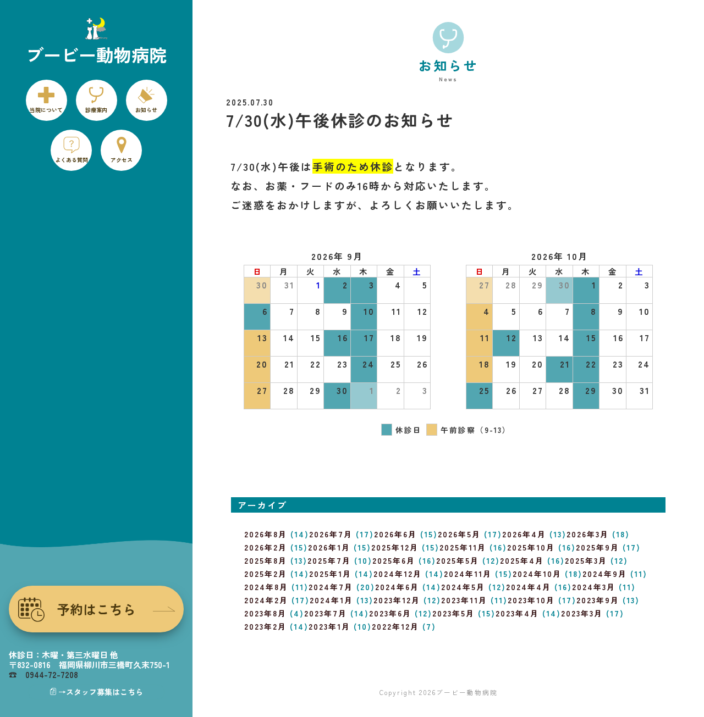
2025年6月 (393, 560)
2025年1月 (330, 573)
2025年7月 (329, 560)
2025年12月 (395, 547)
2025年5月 (457, 560)
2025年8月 (265, 560)
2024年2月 (266, 599)
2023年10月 (531, 599)
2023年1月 (329, 626)
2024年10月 (537, 573)
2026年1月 (329, 547)
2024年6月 (397, 586)
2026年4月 (524, 534)
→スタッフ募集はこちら (100, 691)
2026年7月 (331, 534)
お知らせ (146, 109)
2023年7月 (325, 613)
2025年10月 (531, 547)
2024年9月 (604, 573)
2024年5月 (463, 586)
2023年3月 (582, 613)
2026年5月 (459, 534)
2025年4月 (522, 560)
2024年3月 (593, 586)
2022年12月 (395, 626)
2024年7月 (331, 586)
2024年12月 (397, 573)
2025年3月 (586, 560)
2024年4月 (528, 586)
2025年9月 (597, 547)
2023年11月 (464, 599)
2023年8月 (265, 613)
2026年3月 (587, 534)
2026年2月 (265, 547)
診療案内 (96, 109)
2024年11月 (468, 573)
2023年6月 (390, 613)
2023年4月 (517, 613)
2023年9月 (597, 599)
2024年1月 (331, 599)
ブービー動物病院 (467, 692)
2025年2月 (265, 573)
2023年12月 (396, 599)
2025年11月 (462, 547)
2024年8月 (266, 586)
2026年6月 (395, 534)
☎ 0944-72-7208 (43, 674)
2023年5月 (453, 613)
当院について (46, 109)
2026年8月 (265, 534)
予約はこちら (96, 609)
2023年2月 (265, 626)
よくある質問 (71, 159)
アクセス (122, 159)
